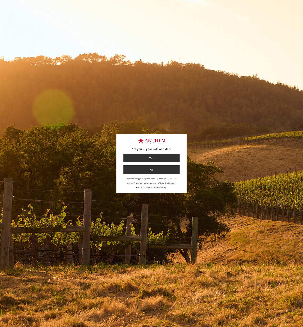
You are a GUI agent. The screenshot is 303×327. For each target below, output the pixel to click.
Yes (151, 158)
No (151, 169)
